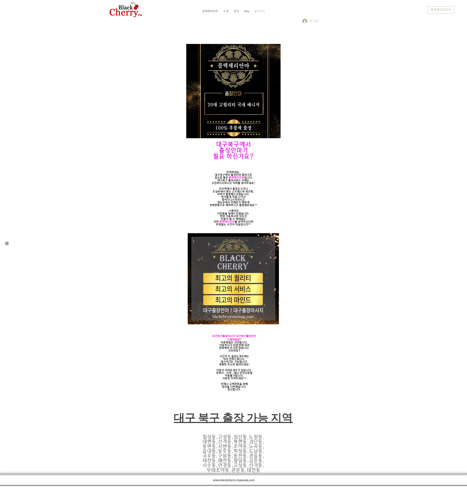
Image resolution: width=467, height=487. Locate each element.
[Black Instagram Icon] (7, 243)
